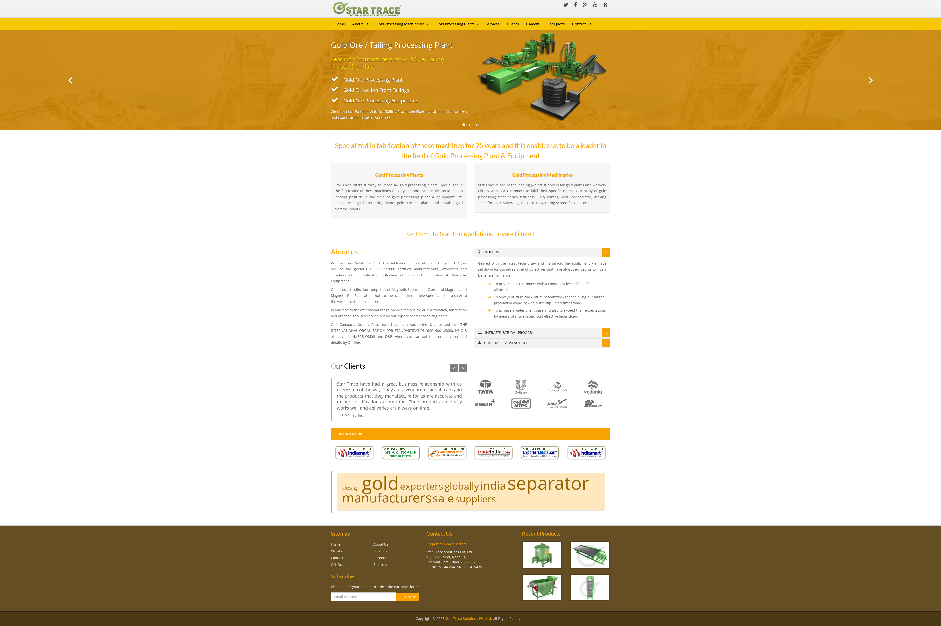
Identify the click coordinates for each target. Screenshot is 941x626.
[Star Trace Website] (401, 452)
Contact (337, 557)
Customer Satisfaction (505, 343)
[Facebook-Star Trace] (576, 5)
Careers (532, 23)
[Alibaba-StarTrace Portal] (447, 452)
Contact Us (581, 23)
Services (492, 23)
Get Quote (556, 23)
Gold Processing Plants (455, 23)
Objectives (493, 252)
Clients (513, 23)
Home (339, 23)
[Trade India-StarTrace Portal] (493, 452)
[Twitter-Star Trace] (566, 5)
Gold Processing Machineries (400, 23)
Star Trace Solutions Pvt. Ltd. (468, 618)
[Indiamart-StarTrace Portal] (354, 452)
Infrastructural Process (508, 332)
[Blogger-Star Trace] (605, 5)
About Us (360, 23)
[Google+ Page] (585, 5)
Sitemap (380, 564)
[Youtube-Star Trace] (595, 5)
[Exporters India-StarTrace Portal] (540, 452)
